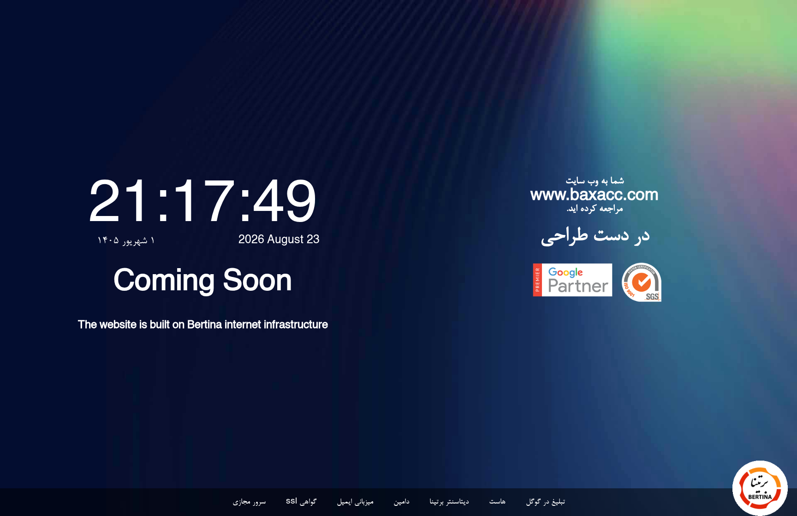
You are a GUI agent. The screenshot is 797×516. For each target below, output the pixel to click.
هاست (497, 502)
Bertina (204, 325)
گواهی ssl (301, 502)
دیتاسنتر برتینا (449, 502)
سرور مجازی (249, 502)
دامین (401, 502)
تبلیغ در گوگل (545, 502)
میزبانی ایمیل (355, 502)
